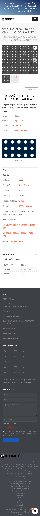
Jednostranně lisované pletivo (20, 479)
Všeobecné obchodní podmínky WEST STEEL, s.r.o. (20, 510)
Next (35, 60)
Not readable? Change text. (9, 423)
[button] (35, 48)
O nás (20, 507)
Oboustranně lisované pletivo (20, 486)
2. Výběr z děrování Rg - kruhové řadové (19, 38)
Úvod (6, 36)
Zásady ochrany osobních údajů (20, 512)
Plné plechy (20, 502)
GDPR (20, 514)
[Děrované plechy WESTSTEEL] (10, 456)
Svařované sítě (20, 493)
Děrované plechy (22, 36)
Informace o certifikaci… (24, 382)
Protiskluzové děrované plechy (20, 488)
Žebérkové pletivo (20, 495)
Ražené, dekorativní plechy (20, 491)
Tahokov (20, 500)
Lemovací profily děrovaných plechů (20, 484)
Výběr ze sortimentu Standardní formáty (20, 37)
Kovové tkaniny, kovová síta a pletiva (20, 481)
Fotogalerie (20, 505)
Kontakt (13, 333)
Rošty (20, 498)
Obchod (12, 36)
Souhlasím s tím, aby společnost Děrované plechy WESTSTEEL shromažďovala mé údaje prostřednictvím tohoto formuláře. (19, 433)
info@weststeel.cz (14, 338)
